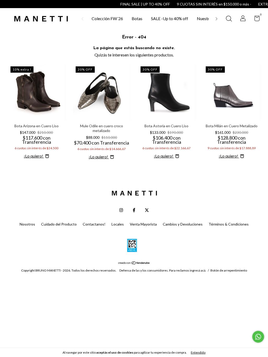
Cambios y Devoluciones (183, 224)
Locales (117, 224)
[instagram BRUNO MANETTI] (121, 210)
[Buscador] (229, 19)
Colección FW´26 (107, 18)
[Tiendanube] (134, 262)
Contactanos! (94, 224)
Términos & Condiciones (229, 224)
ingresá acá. (198, 270)
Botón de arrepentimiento (228, 270)
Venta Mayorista (143, 224)
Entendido (198, 352)
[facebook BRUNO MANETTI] (134, 210)
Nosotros (27, 224)
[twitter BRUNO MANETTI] (147, 210)
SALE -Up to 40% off (169, 18)
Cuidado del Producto (59, 224)
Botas (137, 18)
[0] (255, 19)
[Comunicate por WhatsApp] (258, 337)
